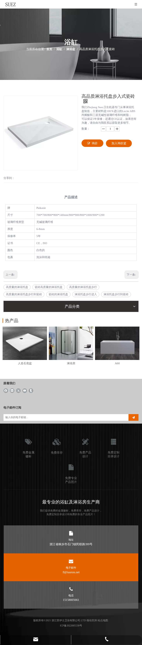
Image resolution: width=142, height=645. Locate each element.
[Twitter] (18, 390)
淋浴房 (71, 363)
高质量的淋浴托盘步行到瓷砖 (24, 294)
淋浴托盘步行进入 (86, 294)
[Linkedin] (12, 390)
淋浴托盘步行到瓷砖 (116, 294)
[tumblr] (31, 390)
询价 (95, 143)
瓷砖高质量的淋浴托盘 (48, 287)
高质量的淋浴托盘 (17, 287)
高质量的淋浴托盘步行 (83, 287)
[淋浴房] (71, 343)
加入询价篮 (118, 143)
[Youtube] (24, 390)
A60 (117, 363)
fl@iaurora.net (71, 572)
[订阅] (133, 417)
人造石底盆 (25, 363)
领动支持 (92, 620)
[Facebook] (6, 390)
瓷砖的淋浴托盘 (58, 294)
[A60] (117, 343)
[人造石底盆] (25, 343)
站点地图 (103, 620)
